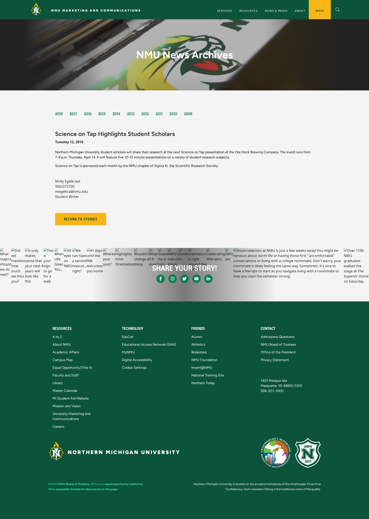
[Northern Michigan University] (36, 9)
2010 (173, 114)
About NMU (62, 344)
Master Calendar (65, 391)
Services (224, 10)
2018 (59, 114)
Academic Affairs (66, 352)
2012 (145, 114)
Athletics (198, 344)
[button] (337, 9)
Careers (58, 427)
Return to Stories (80, 219)
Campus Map (63, 360)
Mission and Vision (67, 406)
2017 (73, 114)
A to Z (57, 337)
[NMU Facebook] (160, 278)
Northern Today (203, 383)
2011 (159, 114)
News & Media (276, 10)
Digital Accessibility (137, 360)
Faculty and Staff (66, 375)
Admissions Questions (277, 337)
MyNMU (128, 352)
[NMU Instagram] (172, 278)
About (300, 10)
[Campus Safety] (308, 453)
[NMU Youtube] (196, 278)
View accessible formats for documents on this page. (83, 489)
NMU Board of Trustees (278, 344)
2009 (188, 114)
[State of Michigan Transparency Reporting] (276, 453)
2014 (116, 114)
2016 (87, 114)
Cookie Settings (134, 368)
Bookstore (199, 352)
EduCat (127, 337)
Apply (320, 11)
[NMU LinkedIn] (208, 278)
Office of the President (278, 352)
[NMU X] (184, 278)
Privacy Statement (275, 360)
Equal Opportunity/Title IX (72, 368)
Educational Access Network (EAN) (149, 344)
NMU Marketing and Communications (96, 10)
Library (58, 383)
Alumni (196, 337)
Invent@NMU (201, 368)
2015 (102, 114)
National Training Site (207, 375)
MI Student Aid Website (71, 398)
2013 (131, 114)
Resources (248, 10)
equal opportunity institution (123, 484)
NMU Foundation (204, 360)
